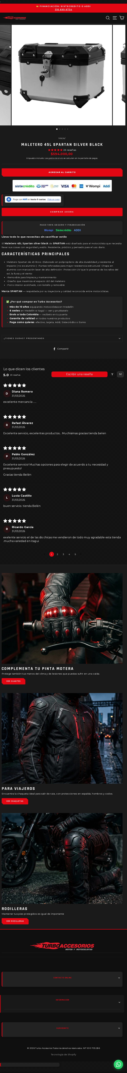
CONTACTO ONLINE (62, 978)
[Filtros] (112, 374)
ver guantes (13, 681)
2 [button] (60, 129)
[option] (63, 8)
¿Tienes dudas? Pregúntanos (24, 338)
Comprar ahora (62, 212)
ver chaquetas (14, 801)
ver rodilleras (15, 921)
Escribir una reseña (79, 374)
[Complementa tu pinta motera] (62, 618)
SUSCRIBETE (62, 1028)
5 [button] (68, 129)
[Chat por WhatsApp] (118, 1064)
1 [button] (57, 129)
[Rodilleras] (62, 858)
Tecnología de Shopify (63, 1054)
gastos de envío (55, 158)
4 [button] (65, 129)
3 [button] (63, 129)
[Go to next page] (81, 554)
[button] (55, 150)
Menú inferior (62, 1002)
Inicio (61, 138)
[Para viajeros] (62, 738)
